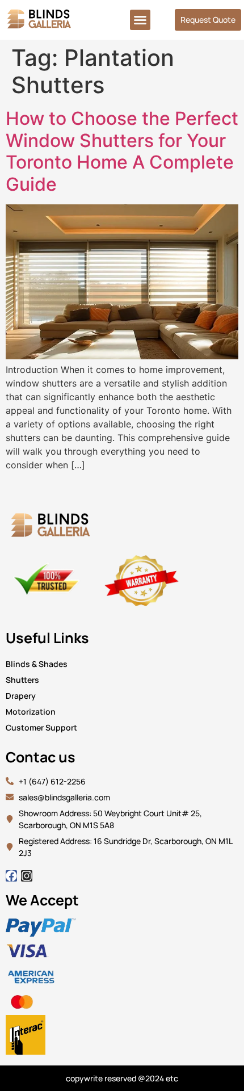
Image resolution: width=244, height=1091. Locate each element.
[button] (140, 20)
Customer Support (41, 727)
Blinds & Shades (37, 663)
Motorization (31, 711)
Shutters (22, 679)
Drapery (21, 695)
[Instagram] (26, 876)
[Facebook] (11, 876)
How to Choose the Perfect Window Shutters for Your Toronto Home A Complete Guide (122, 151)
